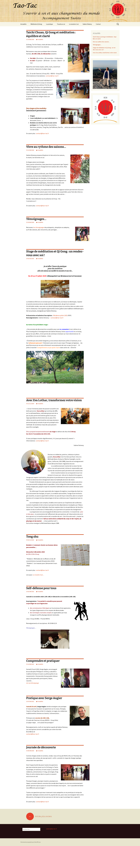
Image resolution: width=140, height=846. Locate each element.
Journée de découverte (41, 747)
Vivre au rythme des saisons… (46, 146)
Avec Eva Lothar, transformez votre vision (54, 400)
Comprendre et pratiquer (43, 661)
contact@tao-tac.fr (52, 76)
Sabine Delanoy (87, 24)
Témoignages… (36, 219)
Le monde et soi (74, 24)
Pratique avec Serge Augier (44, 698)
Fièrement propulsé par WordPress (30, 842)
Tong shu (32, 536)
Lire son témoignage (32, 683)
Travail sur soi (61, 24)
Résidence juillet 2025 (60, 315)
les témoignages (38, 227)
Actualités (23, 24)
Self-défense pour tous (41, 588)
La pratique (49, 24)
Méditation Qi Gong (36, 24)
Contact (98, 24)
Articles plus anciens (40, 816)
